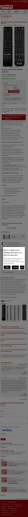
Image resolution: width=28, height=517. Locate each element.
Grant (22, 267)
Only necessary (7, 267)
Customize (15, 267)
